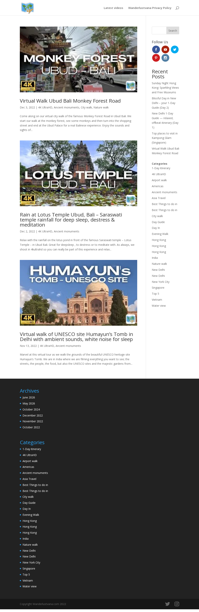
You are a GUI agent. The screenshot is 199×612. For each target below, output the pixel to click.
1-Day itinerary (161, 168)
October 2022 (31, 427)
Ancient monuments (66, 107)
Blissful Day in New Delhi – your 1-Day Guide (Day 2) (164, 102)
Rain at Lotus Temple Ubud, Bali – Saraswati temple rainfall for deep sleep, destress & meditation (71, 219)
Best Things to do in (164, 204)
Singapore (158, 287)
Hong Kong (159, 240)
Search (172, 30)
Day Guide (158, 222)
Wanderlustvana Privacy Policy (149, 8)
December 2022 (33, 415)
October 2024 (31, 409)
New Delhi (158, 270)
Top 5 (155, 293)
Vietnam (157, 299)
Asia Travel (159, 198)
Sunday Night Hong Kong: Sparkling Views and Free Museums (165, 87)
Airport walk (159, 180)
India (155, 258)
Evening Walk (160, 234)
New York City (160, 282)
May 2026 (29, 403)
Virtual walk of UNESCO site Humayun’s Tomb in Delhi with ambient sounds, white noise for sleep (76, 337)
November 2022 (33, 421)
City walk (86, 107)
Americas (157, 186)
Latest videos (113, 8)
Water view (159, 305)
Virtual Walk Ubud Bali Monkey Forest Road (70, 100)
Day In (156, 228)
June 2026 (29, 397)
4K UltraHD (45, 107)
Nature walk (101, 107)
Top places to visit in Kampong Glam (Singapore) (165, 138)
